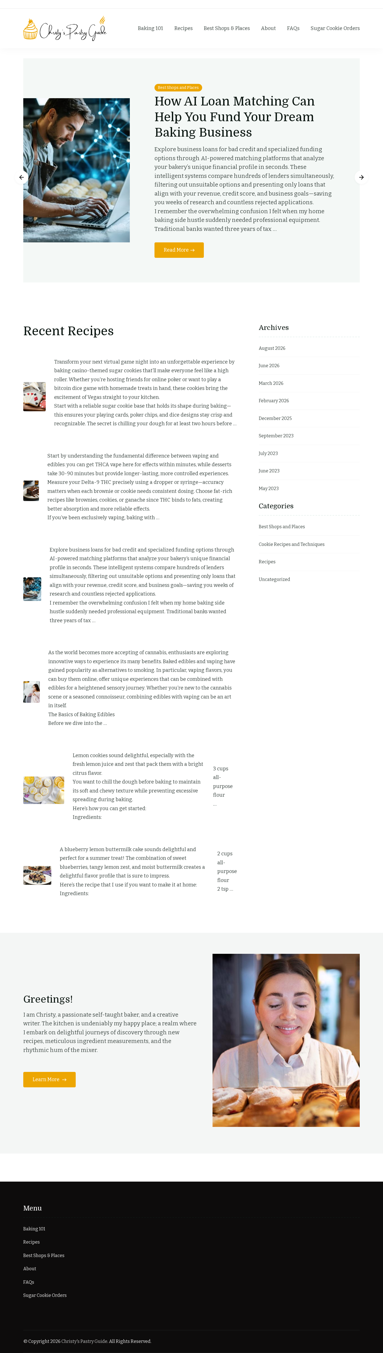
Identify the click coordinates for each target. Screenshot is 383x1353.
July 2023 (268, 453)
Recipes (183, 28)
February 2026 (274, 400)
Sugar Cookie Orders (335, 28)
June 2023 (269, 471)
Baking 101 (150, 28)
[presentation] (21, 177)
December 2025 (275, 418)
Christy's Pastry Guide (84, 1341)
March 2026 (271, 383)
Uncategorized (274, 579)
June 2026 (269, 365)
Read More (176, 250)
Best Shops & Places (227, 28)
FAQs (293, 28)
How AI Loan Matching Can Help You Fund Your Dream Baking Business (234, 117)
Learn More (47, 1079)
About (268, 28)
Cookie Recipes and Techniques (292, 544)
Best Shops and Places (178, 87)
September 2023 (276, 435)
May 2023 (269, 488)
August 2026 (272, 348)
